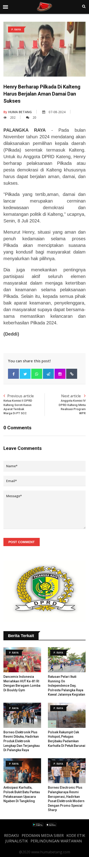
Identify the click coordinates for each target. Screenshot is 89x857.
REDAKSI (11, 835)
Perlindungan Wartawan (56, 841)
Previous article (18, 404)
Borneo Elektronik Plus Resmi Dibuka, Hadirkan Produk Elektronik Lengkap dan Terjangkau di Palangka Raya (21, 741)
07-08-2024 (57, 112)
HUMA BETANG (17, 112)
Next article (72, 404)
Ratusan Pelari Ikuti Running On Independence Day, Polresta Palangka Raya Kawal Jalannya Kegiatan (66, 685)
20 (34, 117)
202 (13, 117)
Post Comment (21, 542)
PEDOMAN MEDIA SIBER (43, 835)
